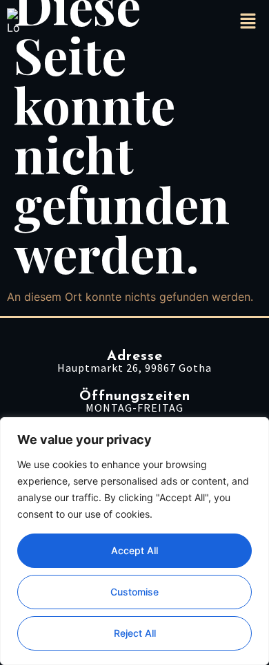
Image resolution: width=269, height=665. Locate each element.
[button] (248, 21)
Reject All (135, 633)
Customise (134, 592)
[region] (134, 541)
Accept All (134, 550)
